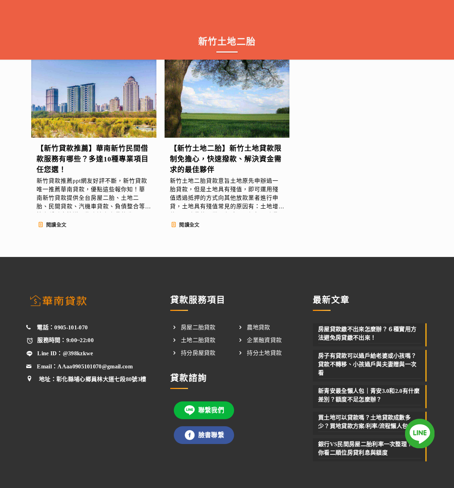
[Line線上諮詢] (419, 435)
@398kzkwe (78, 353)
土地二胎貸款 (198, 340)
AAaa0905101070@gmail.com (95, 366)
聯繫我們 (211, 410)
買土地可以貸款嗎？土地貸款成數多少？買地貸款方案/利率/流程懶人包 (364, 422)
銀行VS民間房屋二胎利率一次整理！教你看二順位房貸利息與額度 (368, 448)
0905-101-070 (71, 327)
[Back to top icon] (419, 473)
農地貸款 (258, 327)
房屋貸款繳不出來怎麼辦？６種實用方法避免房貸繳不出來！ (367, 333)
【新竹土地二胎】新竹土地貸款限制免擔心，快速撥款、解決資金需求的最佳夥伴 (226, 159)
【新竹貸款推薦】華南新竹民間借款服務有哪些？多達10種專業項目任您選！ (93, 159)
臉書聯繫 (211, 435)
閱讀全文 (56, 224)
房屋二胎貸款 (198, 327)
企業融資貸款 (264, 340)
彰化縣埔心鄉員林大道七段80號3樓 (101, 379)
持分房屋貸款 (198, 353)
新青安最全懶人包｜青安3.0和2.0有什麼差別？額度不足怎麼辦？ (369, 395)
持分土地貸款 (264, 353)
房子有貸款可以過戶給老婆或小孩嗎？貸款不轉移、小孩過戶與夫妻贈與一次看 (367, 364)
